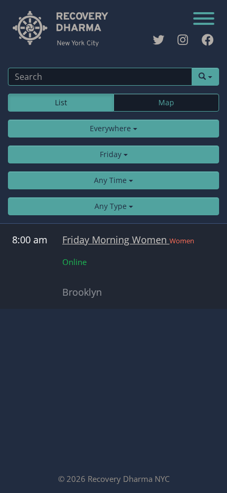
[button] (113, 129)
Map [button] (166, 102)
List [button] (61, 102)
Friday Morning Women (115, 239)
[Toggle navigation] (203, 20)
